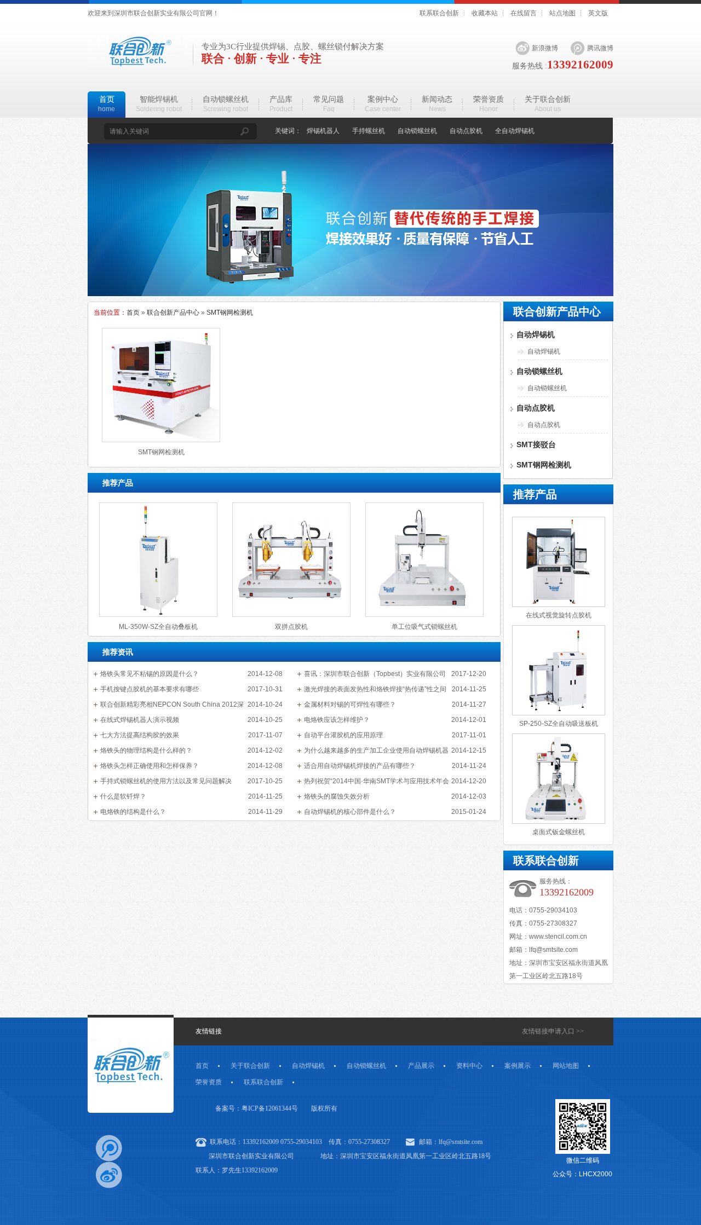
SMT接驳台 (536, 444)
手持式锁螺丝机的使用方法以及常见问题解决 (166, 781)
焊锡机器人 (323, 131)
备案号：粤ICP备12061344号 (256, 1108)
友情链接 (209, 1031)
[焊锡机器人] (350, 294)
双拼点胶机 (291, 627)
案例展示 (517, 1066)
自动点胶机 (466, 131)
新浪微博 (545, 48)
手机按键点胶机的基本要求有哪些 (149, 689)
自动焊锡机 (535, 334)
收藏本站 (485, 13)
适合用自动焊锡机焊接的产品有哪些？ (360, 766)
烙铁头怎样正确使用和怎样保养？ (149, 766)
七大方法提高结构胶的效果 (139, 735)
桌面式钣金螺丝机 (558, 832)
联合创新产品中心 (173, 312)
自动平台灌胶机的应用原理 (343, 735)
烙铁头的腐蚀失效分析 (337, 796)
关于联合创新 (250, 1066)
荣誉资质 (209, 1082)
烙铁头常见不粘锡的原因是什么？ (149, 674)
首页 (133, 312)
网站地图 (566, 1066)
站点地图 (562, 13)
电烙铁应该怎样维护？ (337, 720)
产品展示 (421, 1066)
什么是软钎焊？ (123, 796)
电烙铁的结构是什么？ (133, 812)
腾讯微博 (600, 48)
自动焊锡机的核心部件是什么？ (350, 812)
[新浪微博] (109, 1175)
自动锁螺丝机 (417, 131)
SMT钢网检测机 (229, 312)
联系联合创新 (439, 13)
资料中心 (469, 1066)
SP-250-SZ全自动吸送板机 (558, 723)
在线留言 (523, 13)
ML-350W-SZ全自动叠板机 (158, 627)
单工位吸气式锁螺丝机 (424, 627)
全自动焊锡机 (515, 131)
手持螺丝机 (368, 131)
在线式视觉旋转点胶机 (558, 615)
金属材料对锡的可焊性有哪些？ (350, 704)
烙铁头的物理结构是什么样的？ (146, 750)
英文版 (598, 13)
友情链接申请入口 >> (553, 1031)
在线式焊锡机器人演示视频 (139, 720)
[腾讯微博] (109, 1148)
